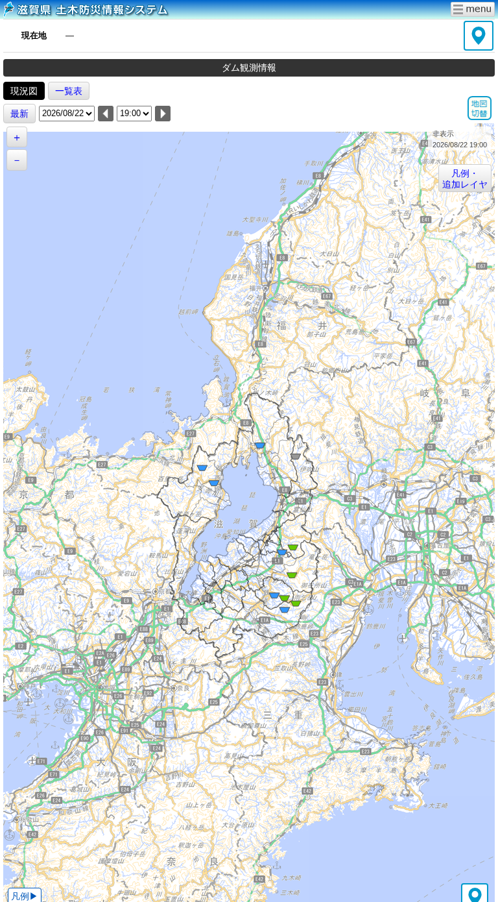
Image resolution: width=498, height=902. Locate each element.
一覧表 (68, 91)
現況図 (24, 91)
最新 (19, 113)
